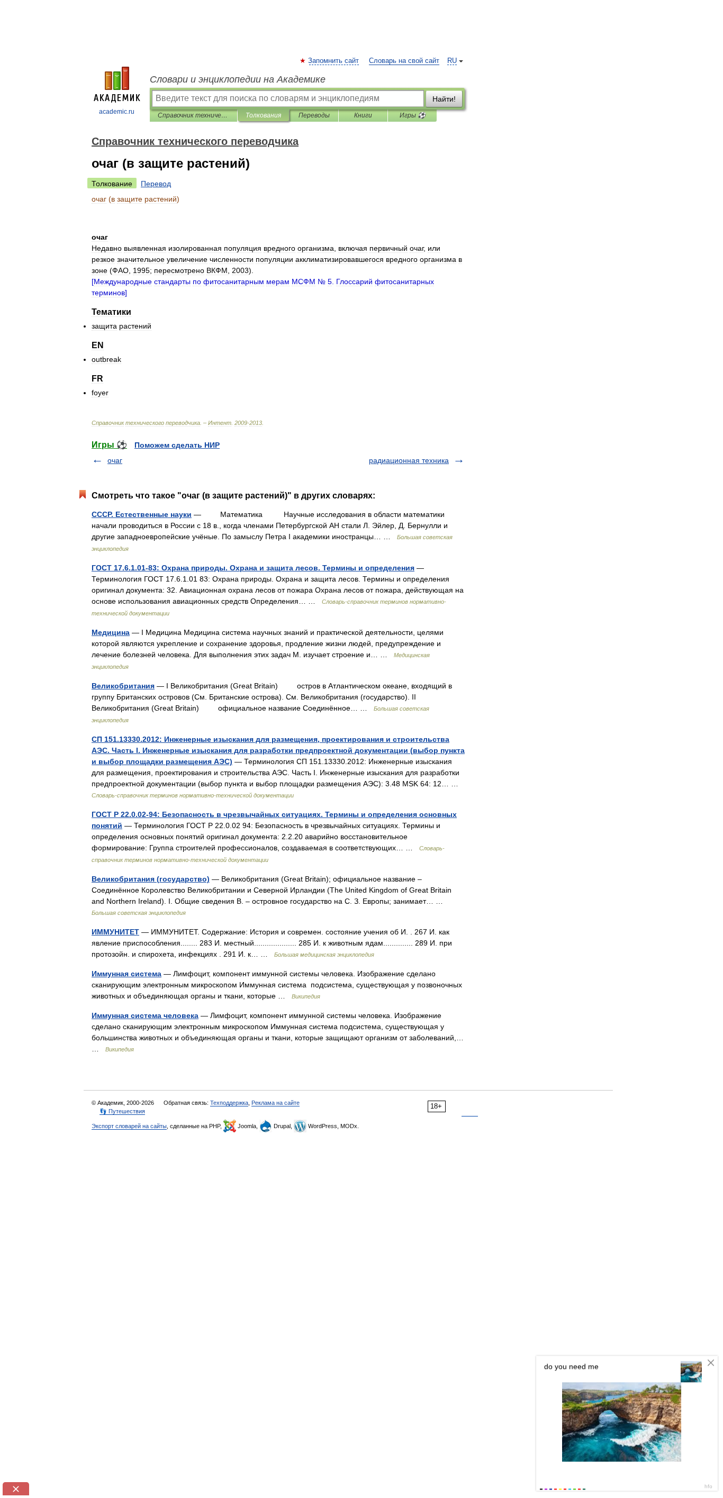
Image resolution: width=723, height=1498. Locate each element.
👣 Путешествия (122, 1111)
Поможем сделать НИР (177, 445)
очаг (114, 460)
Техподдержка (229, 1103)
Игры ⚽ (413, 115)
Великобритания (123, 686)
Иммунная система (126, 973)
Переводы (314, 115)
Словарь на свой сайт (404, 61)
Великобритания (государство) (151, 879)
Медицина (111, 632)
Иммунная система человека (145, 1015)
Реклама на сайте (275, 1103)
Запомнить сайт (334, 61)
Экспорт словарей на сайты (129, 1126)
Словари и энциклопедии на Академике (238, 79)
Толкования (263, 115)
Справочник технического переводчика (193, 115)
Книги (363, 115)
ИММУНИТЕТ (115, 932)
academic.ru (116, 111)
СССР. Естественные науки (142, 514)
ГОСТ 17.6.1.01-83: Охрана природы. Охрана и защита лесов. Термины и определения (253, 568)
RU (452, 61)
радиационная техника (409, 460)
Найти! (444, 99)
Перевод (156, 183)
